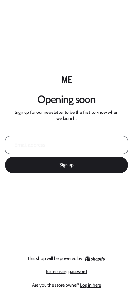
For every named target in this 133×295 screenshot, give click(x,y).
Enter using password (66, 271)
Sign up (66, 165)
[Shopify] (95, 258)
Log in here (90, 285)
